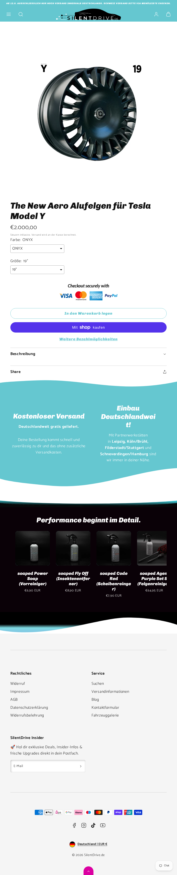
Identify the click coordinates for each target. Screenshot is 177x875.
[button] (8, 14)
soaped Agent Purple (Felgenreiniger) (151, 578)
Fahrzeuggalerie (105, 715)
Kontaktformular (105, 707)
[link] (156, 14)
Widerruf (17, 683)
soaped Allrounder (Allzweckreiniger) (110, 581)
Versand (36, 235)
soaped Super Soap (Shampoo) (70, 576)
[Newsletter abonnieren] (80, 766)
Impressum (19, 691)
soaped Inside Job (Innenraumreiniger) (29, 581)
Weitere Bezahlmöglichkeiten (88, 339)
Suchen (98, 683)
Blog (95, 699)
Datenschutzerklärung (29, 707)
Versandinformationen (110, 691)
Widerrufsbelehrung (27, 715)
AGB (14, 699)
